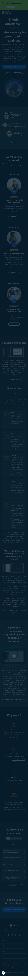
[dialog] (14, 488)
